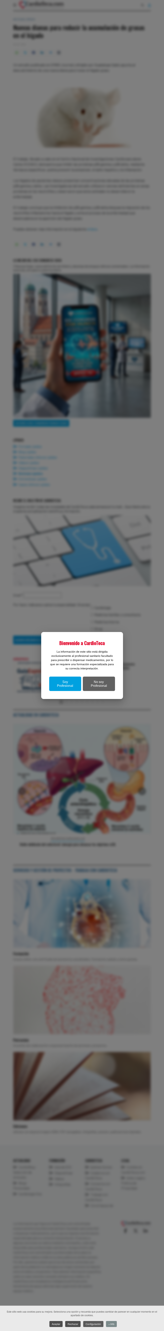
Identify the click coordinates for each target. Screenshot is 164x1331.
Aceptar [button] (56, 1324)
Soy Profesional (65, 683)
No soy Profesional (99, 683)
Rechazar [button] (73, 1324)
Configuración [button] (93, 1324)
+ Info (111, 1324)
